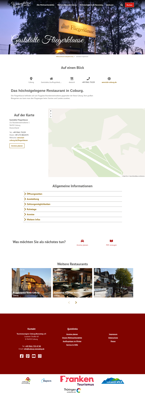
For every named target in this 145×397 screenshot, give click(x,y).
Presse (113, 341)
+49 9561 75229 (88, 82)
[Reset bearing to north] (50, 116)
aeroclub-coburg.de (109, 82)
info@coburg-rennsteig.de (34, 349)
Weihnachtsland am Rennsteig (91, 5)
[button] (129, 5)
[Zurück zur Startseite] (21, 8)
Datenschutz (113, 338)
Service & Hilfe (72, 345)
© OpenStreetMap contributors (136, 176)
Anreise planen (72, 334)
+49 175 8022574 (21, 135)
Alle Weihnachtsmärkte (45, 5)
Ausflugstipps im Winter (72, 341)
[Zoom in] (50, 110)
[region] (96, 142)
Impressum (113, 334)
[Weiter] (76, 302)
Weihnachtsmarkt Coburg (67, 5)
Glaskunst (109, 5)
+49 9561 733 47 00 (33, 346)
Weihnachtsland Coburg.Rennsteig (64, 56)
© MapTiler (125, 176)
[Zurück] (69, 302)
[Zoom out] (50, 113)
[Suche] (122, 5)
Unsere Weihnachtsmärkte (72, 338)
